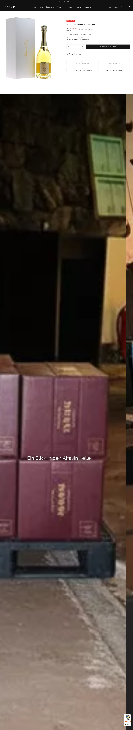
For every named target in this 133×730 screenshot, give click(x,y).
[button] (113, 7)
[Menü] (130, 715)
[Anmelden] (125, 7)
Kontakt (62, 7)
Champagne (38, 7)
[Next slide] (129, 459)
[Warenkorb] (129, 7)
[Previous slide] (4, 459)
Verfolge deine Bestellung (80, 7)
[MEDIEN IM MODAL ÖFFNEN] (64, 77)
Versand (90, 29)
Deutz (68, 17)
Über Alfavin (51, 7)
